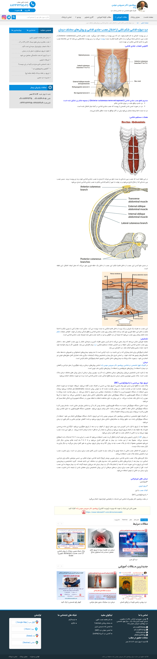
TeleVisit (124, 520)
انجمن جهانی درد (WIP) (103, 630)
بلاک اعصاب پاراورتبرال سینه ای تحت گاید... (35, 46)
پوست (102, 38)
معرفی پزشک (135, 17)
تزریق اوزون (143, 486)
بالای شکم (136, 520)
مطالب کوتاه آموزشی (104, 17)
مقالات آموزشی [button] (121, 17)
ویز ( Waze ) (29, 629)
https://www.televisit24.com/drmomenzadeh (104, 512)
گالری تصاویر (89, 17)
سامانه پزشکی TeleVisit (102, 623)
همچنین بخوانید (45, 30)
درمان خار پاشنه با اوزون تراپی (39, 37)
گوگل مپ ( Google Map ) (25, 622)
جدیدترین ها (31, 30)
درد (94, 344)
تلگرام (73, 623)
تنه (137, 23)
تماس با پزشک (67, 17)
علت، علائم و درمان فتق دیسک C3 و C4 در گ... (33, 42)
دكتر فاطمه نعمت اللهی (103, 619)
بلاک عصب (143, 490)
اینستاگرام (72, 619)
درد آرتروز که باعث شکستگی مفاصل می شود (34, 55)
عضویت (17, 10)
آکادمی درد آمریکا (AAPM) (102, 633)
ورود (26, 10)
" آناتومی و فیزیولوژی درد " (40, 68)
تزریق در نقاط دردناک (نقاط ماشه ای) (37, 73)
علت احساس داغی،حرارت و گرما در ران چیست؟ (33, 64)
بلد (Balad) (30, 635)
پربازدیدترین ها (16, 30)
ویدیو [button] (79, 17)
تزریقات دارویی (44, 60)
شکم (58, 331)
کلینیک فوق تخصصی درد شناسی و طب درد (123, 7)
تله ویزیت (117, 520)
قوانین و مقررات (34, 656)
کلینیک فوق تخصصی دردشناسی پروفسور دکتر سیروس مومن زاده (123, 365)
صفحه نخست (148, 17)
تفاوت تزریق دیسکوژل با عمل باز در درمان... (35, 51)
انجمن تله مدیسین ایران (103, 626)
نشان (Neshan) (31, 643)
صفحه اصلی (144, 23)
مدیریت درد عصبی (43, 77)
